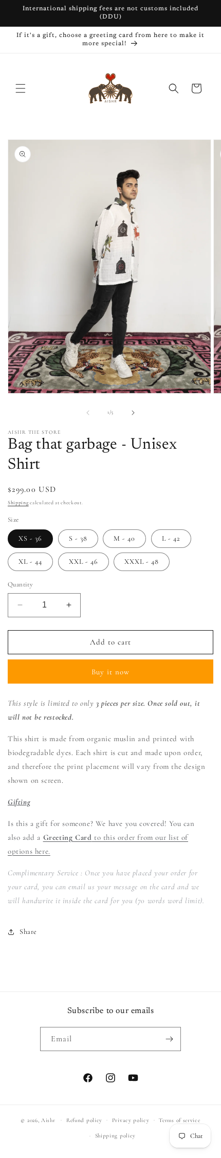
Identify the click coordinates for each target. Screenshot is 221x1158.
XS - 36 (30, 538)
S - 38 (78, 538)
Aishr (48, 1119)
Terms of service (179, 1120)
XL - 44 (30, 561)
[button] (20, 88)
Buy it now (110, 671)
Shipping (18, 503)
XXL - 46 (83, 561)
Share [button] (28, 931)
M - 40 (124, 538)
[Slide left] (88, 412)
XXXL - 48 (141, 561)
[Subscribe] (169, 1039)
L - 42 (171, 538)
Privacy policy (131, 1120)
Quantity (20, 584)
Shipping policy (115, 1135)
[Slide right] (133, 412)
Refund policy (84, 1120)
